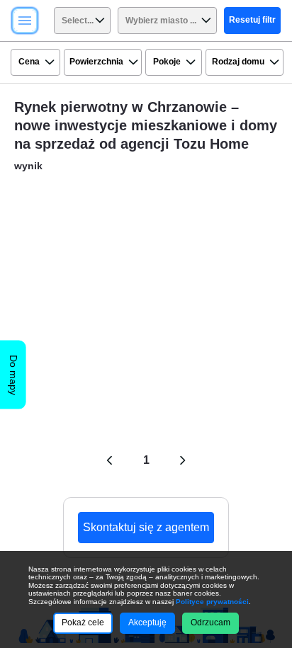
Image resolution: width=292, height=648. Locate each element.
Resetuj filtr (252, 20)
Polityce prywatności (212, 602)
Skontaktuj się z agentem (146, 527)
